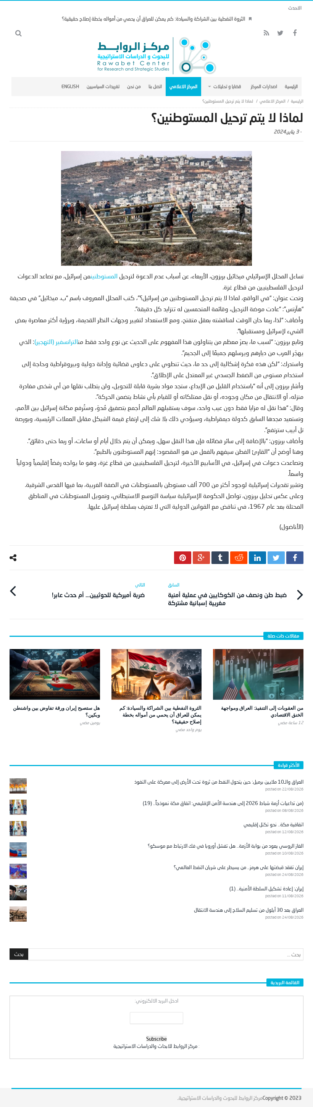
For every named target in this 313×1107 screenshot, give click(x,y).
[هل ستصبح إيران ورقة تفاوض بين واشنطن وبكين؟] (55, 674)
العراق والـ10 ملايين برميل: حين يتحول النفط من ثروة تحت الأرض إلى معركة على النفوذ (218, 782)
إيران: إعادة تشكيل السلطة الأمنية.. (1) (266, 888)
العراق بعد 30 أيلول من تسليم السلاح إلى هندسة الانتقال (248, 910)
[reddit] (238, 557)
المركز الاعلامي (273, 100)
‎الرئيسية (297, 100)
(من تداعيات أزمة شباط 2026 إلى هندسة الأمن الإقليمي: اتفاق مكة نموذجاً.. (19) (223, 803)
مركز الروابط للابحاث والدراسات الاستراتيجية (155, 1046)
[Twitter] (280, 33)
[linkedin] (257, 557)
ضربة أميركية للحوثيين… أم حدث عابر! (98, 590)
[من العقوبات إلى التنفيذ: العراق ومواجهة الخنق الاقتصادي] (258, 674)
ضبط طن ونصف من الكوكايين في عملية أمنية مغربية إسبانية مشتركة (227, 594)
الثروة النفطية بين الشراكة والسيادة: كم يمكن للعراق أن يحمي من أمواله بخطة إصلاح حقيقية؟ (153, 19)
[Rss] (266, 33)
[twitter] (276, 557)
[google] (201, 557)
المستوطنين (104, 276)
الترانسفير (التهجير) (56, 341)
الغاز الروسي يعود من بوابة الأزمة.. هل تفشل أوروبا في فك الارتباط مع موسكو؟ (225, 846)
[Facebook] (294, 33)
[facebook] (294, 557)
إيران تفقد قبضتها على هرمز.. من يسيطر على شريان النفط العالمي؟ (238, 867)
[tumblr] (220, 557)
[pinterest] (182, 557)
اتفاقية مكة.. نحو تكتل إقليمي (273, 824)
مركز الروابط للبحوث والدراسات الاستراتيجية (221, 1098)
